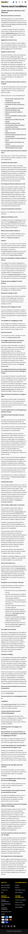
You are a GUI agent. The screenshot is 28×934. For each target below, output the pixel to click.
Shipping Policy (14, 222)
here (12, 37)
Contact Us (4, 890)
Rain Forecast (19, 892)
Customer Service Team (15, 255)
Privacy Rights (19, 907)
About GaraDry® (5, 885)
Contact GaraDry (18, 512)
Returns (17, 887)
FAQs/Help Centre (20, 890)
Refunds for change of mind (12, 123)
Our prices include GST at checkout (14, 108)
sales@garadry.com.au (12, 33)
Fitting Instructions (6, 911)
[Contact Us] (16, 2)
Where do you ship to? (13, 237)
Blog (2, 892)
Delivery (7, 114)
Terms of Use (19, 902)
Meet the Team (5, 887)
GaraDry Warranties (10, 132)
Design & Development (5, 900)
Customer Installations (4, 908)
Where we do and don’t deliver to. (14, 112)
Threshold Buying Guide (5, 904)
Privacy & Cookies (20, 905)
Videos (3, 914)
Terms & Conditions (20, 900)
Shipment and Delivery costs (12, 110)
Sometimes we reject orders (12, 102)
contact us (8, 49)
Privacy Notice (10, 693)
